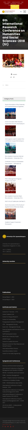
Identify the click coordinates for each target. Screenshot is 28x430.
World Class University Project (11, 336)
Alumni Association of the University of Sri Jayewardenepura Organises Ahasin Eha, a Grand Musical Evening (15, 105)
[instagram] (13, 426)
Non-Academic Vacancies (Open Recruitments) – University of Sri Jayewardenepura (13, 197)
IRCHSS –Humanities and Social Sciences (13, 373)
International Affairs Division (10, 348)
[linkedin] (5, 426)
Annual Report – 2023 (8, 297)
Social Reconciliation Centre (10, 351)
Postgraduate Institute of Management (13, 322)
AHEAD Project (6, 339)
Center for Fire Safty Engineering (11, 353)
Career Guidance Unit (8, 314)
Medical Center (12, 5)
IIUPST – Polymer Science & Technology (13, 378)
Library (17, 5)
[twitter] (8, 426)
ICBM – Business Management (11, 375)
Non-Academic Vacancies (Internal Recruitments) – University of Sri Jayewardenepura (14, 157)
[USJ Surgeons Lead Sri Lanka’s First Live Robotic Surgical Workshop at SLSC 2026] (10, 148)
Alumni (8, 2)
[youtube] (10, 426)
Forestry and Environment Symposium (13, 366)
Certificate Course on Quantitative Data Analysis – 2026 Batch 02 (14, 162)
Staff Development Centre (10, 334)
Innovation (7, 3)
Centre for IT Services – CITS (10, 312)
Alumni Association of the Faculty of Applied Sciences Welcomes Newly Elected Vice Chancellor (14, 206)
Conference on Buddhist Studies (11, 380)
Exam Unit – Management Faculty (11, 327)
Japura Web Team (7, 424)
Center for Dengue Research (10, 317)
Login (22, 2)
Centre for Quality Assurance (10, 341)
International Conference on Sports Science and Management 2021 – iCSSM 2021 (13, 400)
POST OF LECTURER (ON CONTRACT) (15, 201)
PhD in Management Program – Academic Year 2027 (13, 180)
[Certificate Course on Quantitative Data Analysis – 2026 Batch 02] (10, 170)
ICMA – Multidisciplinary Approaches (12, 383)
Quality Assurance (16, 2)
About (5, 2)
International (13, 3)
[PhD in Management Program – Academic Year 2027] (10, 187)
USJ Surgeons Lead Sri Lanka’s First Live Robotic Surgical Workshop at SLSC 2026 (14, 140)
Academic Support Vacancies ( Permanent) (13, 223)
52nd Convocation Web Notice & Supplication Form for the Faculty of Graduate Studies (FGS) (14, 123)
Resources (20, 3)
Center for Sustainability (9, 319)
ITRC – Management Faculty (10, 324)
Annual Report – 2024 (8, 299)
